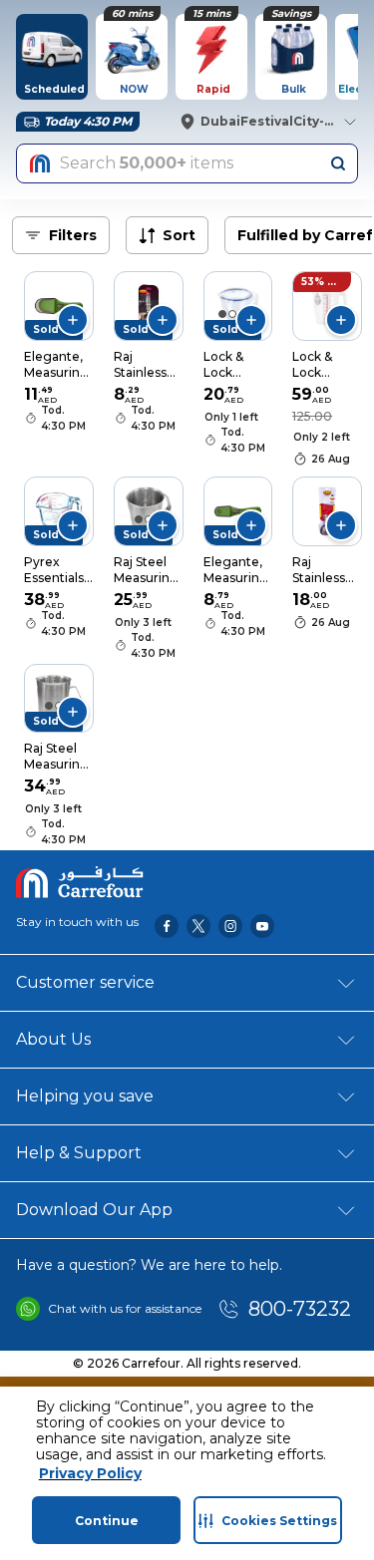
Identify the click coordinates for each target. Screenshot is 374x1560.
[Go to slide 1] (222, 314)
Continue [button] (107, 1520)
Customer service (85, 982)
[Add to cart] (73, 320)
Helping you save (85, 1096)
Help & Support (79, 1152)
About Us (53, 1039)
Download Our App (94, 1209)
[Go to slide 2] (232, 314)
